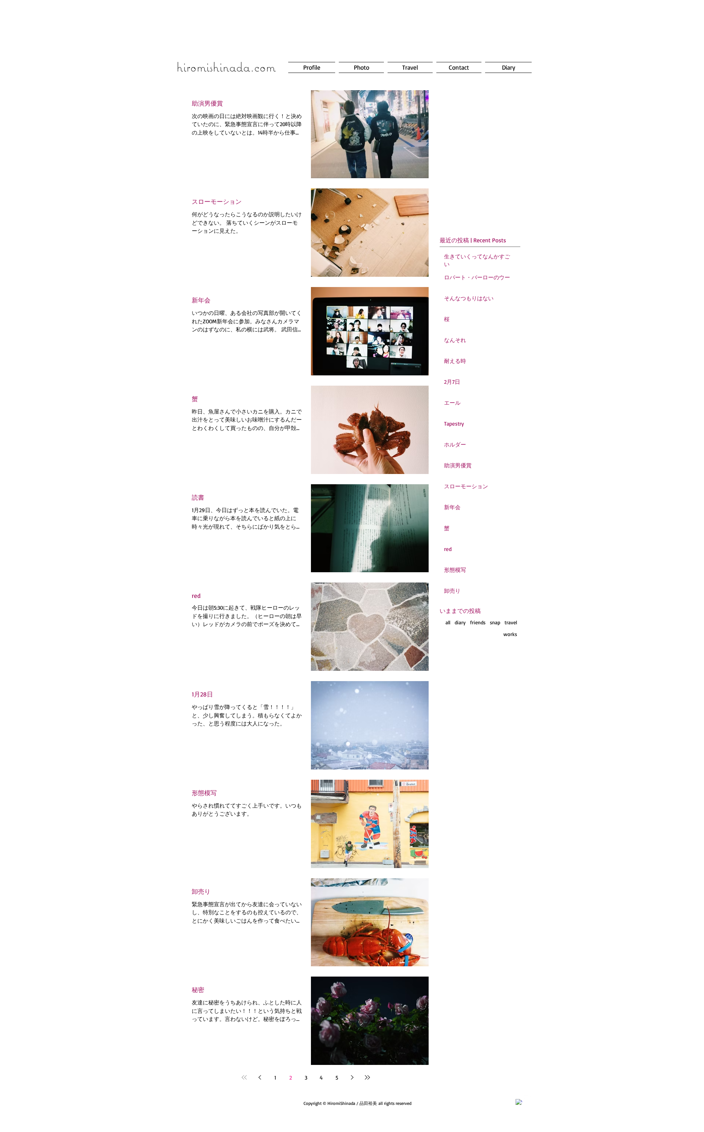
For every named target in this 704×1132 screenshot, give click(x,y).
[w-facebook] (519, 1102)
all (447, 622)
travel (511, 622)
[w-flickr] (527, 1099)
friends (477, 622)
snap (495, 622)
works (510, 634)
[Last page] (367, 1077)
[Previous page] (259, 1077)
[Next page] (352, 1077)
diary (460, 622)
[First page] (244, 1077)
